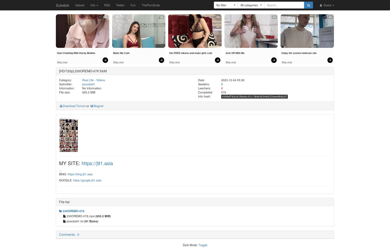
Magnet (98, 106)
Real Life (88, 80)
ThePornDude (151, 5)
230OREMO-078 (73, 211)
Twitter (120, 5)
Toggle (203, 245)
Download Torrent (74, 106)
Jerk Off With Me (235, 53)
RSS (107, 5)
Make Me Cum (121, 53)
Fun (133, 5)
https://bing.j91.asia (80, 174)
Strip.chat (62, 62)
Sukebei (62, 5)
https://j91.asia (97, 163)
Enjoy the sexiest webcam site (299, 53)
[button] (226, 5)
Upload (79, 5)
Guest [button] (327, 5)
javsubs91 (88, 84)
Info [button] (93, 5)
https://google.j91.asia (87, 180)
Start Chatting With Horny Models (76, 53)
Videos (100, 80)
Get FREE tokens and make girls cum (190, 53)
